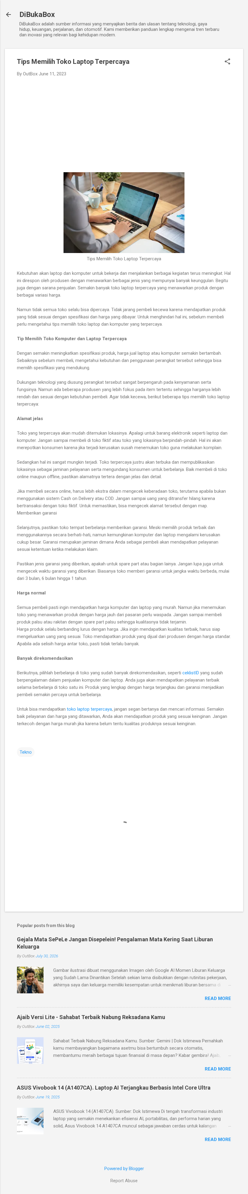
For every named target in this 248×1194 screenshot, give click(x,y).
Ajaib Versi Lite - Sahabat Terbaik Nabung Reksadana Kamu (91, 1017)
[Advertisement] (124, 126)
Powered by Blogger (124, 1168)
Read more (218, 998)
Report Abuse (124, 1180)
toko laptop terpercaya (89, 709)
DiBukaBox (37, 14)
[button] (227, 62)
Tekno (26, 752)
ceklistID (190, 673)
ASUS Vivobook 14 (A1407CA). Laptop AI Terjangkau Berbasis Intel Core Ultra (113, 1087)
